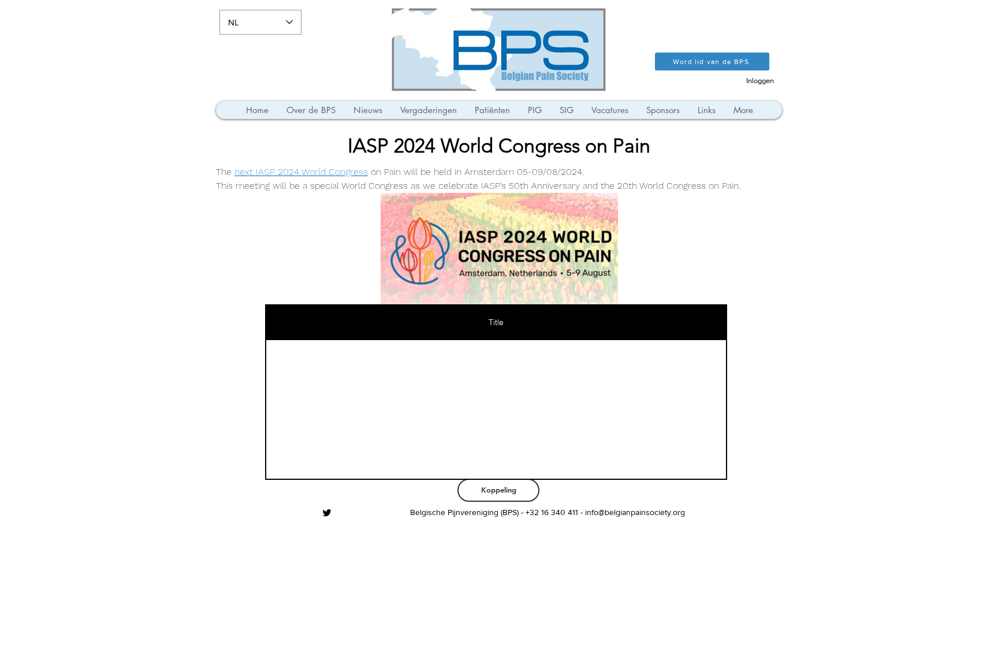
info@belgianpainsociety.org (635, 512)
